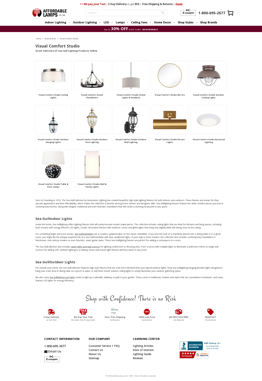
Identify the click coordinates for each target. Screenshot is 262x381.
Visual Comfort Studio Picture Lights (170, 141)
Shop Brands (208, 22)
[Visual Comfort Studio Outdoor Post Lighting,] (92, 120)
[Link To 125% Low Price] (146, 312)
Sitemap (94, 358)
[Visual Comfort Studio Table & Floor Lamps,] (53, 164)
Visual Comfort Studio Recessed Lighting (209, 141)
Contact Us (96, 350)
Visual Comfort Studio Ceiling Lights (53, 96)
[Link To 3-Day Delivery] (51, 312)
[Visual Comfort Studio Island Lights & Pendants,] (131, 75)
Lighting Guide (142, 354)
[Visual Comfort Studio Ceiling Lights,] (53, 75)
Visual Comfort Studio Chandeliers (92, 96)
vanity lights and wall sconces (85, 246)
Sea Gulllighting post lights (62, 277)
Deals (179, 4)
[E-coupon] (188, 12)
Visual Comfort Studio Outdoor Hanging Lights (53, 141)
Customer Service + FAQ (104, 346)
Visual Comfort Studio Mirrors (170, 95)
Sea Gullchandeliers (84, 233)
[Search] (163, 13)
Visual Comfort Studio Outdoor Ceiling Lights (208, 96)
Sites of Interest (143, 350)
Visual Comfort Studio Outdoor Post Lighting (92, 141)
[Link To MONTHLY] (210, 312)
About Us (95, 354)
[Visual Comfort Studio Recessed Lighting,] (208, 120)
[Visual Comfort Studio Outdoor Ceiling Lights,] (208, 75)
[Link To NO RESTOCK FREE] (178, 312)
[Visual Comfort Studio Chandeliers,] (92, 75)
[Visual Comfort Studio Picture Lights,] (169, 120)
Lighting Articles (143, 346)
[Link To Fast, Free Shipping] (115, 312)
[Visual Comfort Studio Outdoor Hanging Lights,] (53, 120)
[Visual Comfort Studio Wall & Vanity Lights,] (92, 164)
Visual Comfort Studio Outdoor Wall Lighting (131, 141)
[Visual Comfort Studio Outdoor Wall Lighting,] (131, 120)
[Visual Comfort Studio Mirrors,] (169, 75)
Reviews (138, 358)
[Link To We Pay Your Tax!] (83, 312)
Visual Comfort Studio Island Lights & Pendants (131, 96)
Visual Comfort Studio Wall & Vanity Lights (92, 185)
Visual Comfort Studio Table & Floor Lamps (53, 185)
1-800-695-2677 (55, 346)
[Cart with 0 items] (230, 13)
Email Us (54, 351)
